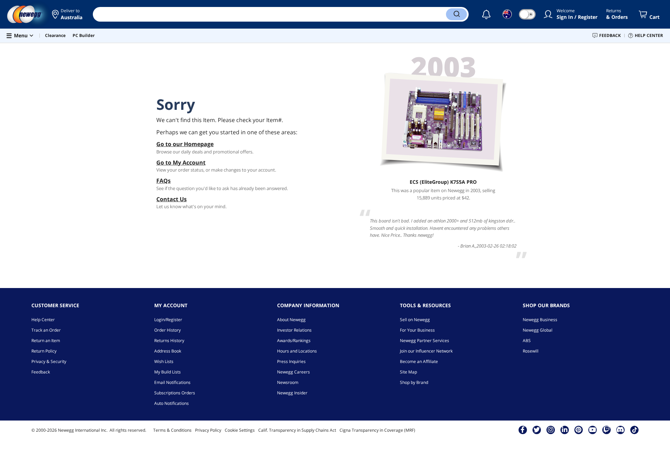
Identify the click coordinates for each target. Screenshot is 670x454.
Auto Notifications (171, 403)
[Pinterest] (578, 429)
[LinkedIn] (564, 429)
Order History (167, 330)
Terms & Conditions (172, 430)
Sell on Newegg (415, 320)
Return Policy (44, 351)
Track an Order (46, 330)
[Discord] (620, 429)
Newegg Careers (293, 372)
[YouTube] (592, 429)
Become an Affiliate (419, 361)
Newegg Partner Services (424, 340)
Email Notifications (172, 382)
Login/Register (168, 320)
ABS (527, 340)
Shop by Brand (414, 382)
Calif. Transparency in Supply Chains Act (297, 430)
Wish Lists (163, 361)
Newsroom (287, 382)
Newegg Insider (292, 393)
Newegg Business (540, 320)
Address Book (167, 351)
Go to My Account (181, 162)
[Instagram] (550, 429)
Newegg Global (537, 330)
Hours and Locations (297, 351)
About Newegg (291, 320)
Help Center (43, 320)
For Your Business (417, 330)
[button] (67, 14)
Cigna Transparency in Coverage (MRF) (377, 430)
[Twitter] (537, 429)
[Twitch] (606, 429)
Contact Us (171, 199)
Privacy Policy (208, 430)
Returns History (169, 340)
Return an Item (45, 340)
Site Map (408, 372)
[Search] (456, 14)
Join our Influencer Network (426, 351)
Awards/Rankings (294, 340)
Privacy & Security (48, 361)
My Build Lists (167, 372)
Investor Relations (294, 330)
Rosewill (530, 351)
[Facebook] (522, 429)
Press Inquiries (291, 361)
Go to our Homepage (185, 144)
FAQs (163, 180)
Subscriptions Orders (174, 393)
